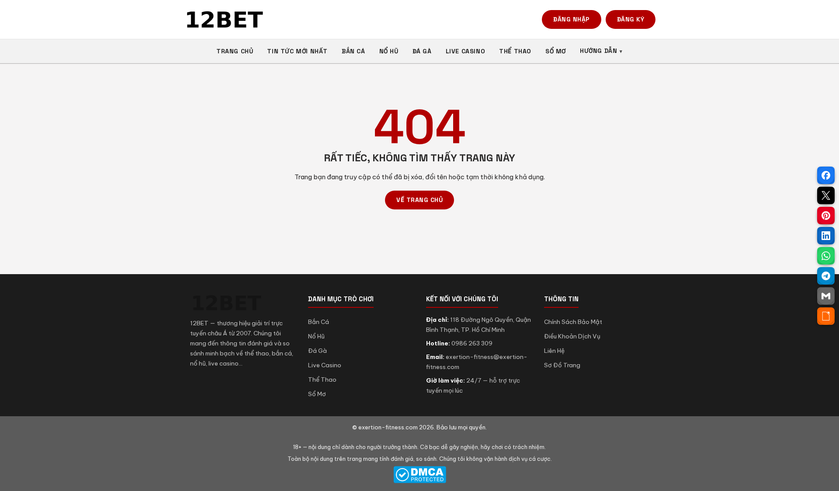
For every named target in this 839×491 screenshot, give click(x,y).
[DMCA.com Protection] (419, 474)
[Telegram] (826, 276)
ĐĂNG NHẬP (571, 19)
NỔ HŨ (389, 51)
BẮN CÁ (353, 51)
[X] (826, 195)
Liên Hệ (554, 351)
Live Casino (324, 365)
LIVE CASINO (465, 51)
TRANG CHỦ (234, 51)
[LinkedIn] (826, 235)
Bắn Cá (318, 322)
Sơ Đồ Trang (562, 365)
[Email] (826, 296)
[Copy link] (826, 316)
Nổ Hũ (316, 336)
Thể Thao (322, 379)
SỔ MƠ (555, 51)
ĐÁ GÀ (422, 51)
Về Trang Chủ (419, 200)
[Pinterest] (826, 215)
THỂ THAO (515, 51)
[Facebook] (826, 175)
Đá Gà (317, 351)
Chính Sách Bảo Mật (573, 322)
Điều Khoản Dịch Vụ (572, 336)
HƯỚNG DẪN (598, 51)
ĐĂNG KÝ (631, 19)
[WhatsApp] (826, 256)
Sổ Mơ (317, 394)
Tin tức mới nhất (297, 51)
